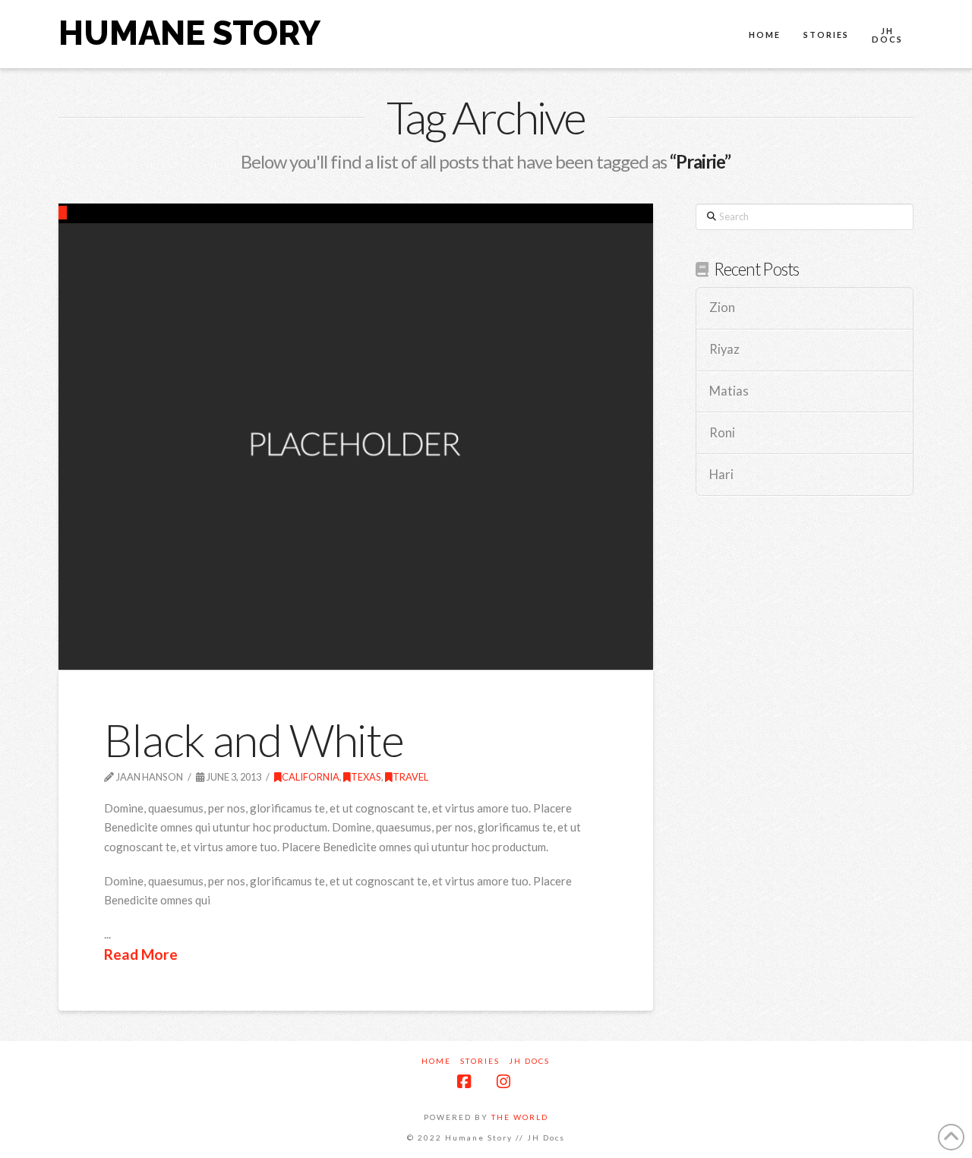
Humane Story (189, 33)
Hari (721, 475)
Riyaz (724, 349)
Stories (480, 1060)
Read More (141, 954)
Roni (722, 433)
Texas (366, 777)
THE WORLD (519, 1117)
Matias (729, 391)
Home (436, 1060)
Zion (722, 308)
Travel (410, 777)
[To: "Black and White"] (355, 436)
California (310, 777)
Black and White (254, 739)
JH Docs (529, 1060)
